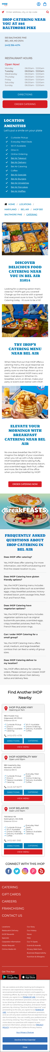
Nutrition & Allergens (35, 957)
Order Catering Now (25, 484)
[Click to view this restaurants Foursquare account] (33, 871)
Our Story (31, 927)
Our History (31, 930)
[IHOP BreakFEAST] (25, 511)
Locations (25, 204)
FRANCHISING (13, 908)
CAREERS (9, 901)
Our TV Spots (32, 942)
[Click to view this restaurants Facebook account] (8, 871)
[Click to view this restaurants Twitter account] (17, 871)
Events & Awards (34, 945)
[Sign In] (39, 4)
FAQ (29, 938)
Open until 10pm (17, 759)
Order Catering (25, 104)
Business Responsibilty (36, 953)
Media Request (8, 945)
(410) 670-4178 (14, 735)
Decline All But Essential (24, 1040)
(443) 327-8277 (14, 787)
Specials (5, 938)
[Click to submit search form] (47, 12)
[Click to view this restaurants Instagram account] (25, 871)
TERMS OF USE (29, 997)
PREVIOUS (3, 511)
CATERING (10, 887)
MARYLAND (10, 209)
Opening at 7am (17, 710)
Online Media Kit (9, 949)
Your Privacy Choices (25, 1032)
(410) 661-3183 (14, 840)
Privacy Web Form (34, 949)
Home (12, 204)
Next (47, 511)
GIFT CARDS (11, 894)
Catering (31, 214)
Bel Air (25, 209)
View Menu (23, 747)
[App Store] (28, 977)
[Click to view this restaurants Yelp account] (41, 871)
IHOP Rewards (8, 934)
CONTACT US (12, 915)
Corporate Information (11, 942)
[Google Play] (10, 977)
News (29, 934)
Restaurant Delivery (10, 930)
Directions (25, 94)
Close (25, 1047)
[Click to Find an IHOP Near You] (3, 12)
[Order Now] (45, 4)
